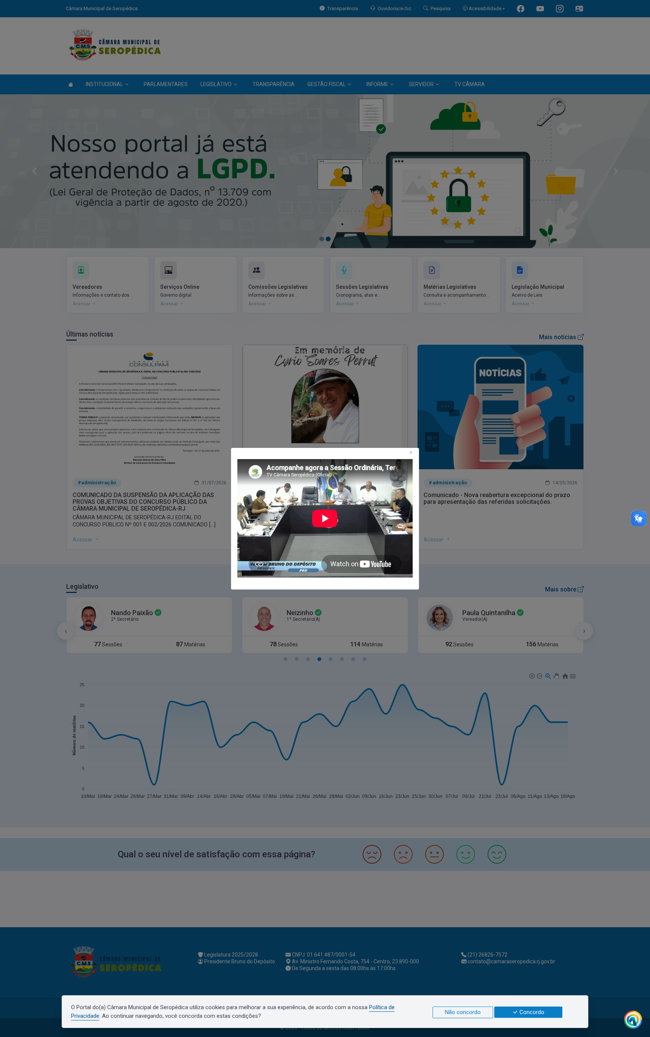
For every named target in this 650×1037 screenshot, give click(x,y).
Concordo (531, 1012)
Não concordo (463, 1012)
